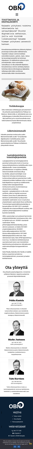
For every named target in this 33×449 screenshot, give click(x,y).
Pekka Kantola (16, 300)
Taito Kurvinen (16, 378)
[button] (17, 14)
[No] (30, 443)
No (19, 446)
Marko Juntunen (16, 339)
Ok (15, 446)
